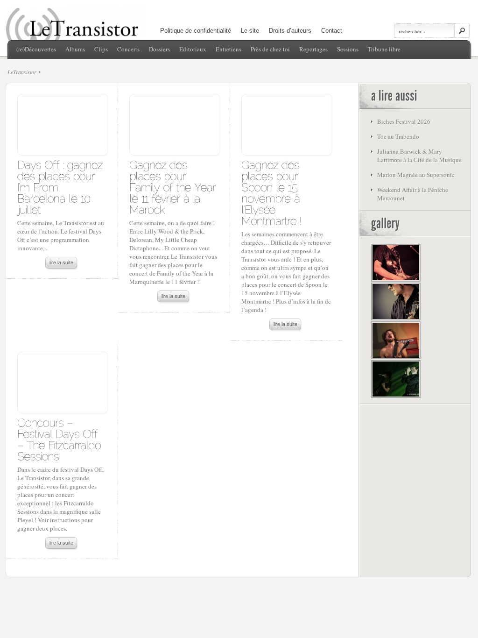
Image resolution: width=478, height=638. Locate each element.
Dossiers (159, 49)
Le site (250, 30)
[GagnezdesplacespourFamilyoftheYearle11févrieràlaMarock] (174, 186)
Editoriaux (192, 49)
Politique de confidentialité (195, 30)
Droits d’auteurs (290, 30)
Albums (75, 49)
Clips (101, 49)
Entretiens (228, 49)
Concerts (128, 49)
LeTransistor (21, 72)
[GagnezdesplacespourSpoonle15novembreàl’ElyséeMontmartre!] (271, 192)
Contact (331, 30)
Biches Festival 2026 (403, 121)
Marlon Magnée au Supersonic (416, 174)
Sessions (347, 49)
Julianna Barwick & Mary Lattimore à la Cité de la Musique (419, 155)
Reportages (313, 49)
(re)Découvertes (36, 49)
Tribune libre (384, 49)
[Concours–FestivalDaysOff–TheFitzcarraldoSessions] (61, 439)
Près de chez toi (270, 49)
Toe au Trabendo (398, 136)
